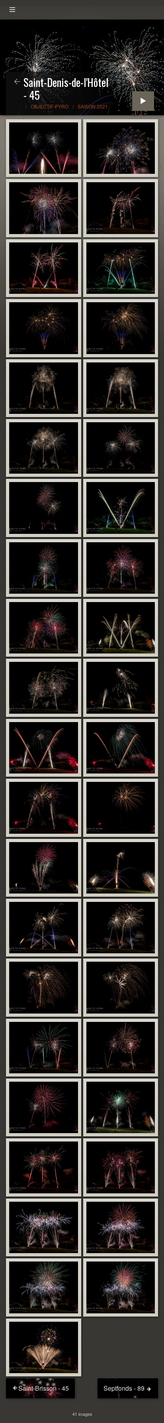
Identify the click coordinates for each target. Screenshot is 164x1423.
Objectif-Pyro (49, 106)
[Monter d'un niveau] (17, 82)
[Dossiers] (12, 9)
